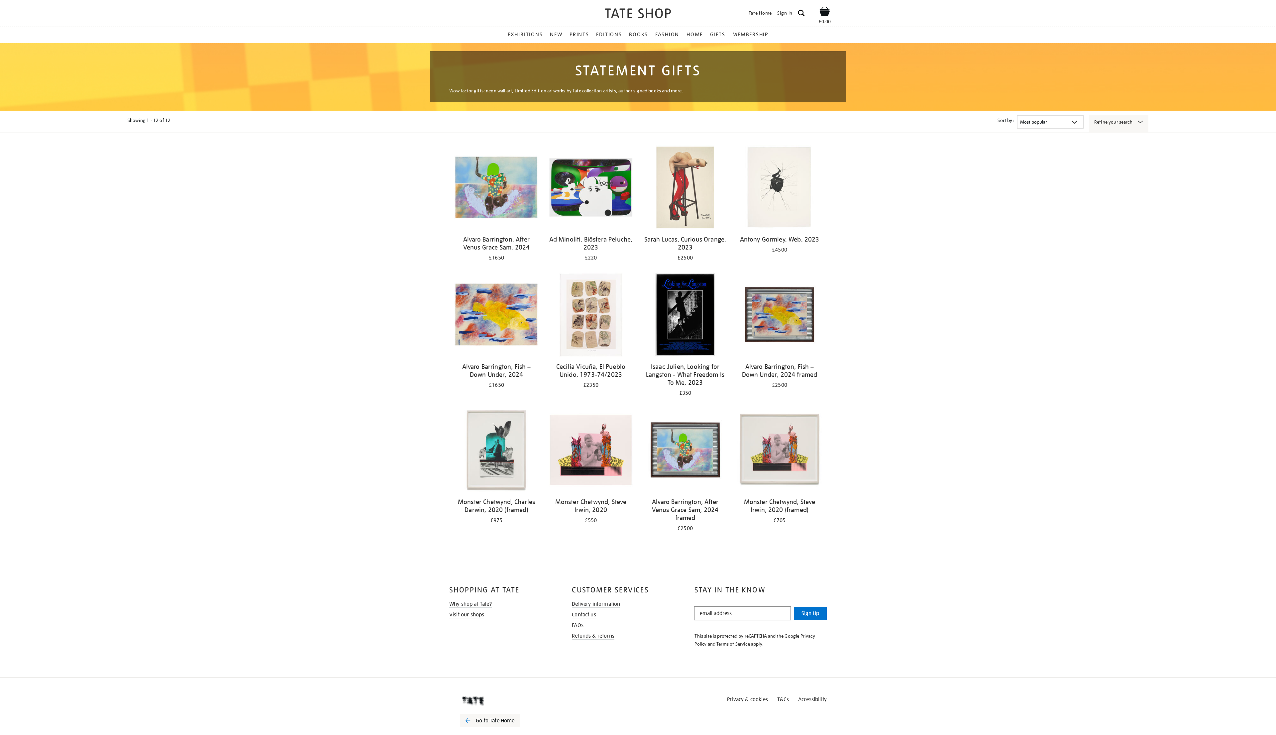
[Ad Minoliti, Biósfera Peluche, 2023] (591, 188)
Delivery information (596, 604)
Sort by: (1005, 120)
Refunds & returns (593, 636)
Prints (579, 34)
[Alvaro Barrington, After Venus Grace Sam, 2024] (496, 188)
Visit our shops (466, 614)
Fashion (667, 34)
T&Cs (783, 699)
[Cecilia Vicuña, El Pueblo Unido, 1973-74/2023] (591, 315)
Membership (750, 34)
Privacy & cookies (747, 699)
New (556, 34)
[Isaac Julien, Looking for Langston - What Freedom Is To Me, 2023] (685, 315)
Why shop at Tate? (470, 604)
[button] (801, 14)
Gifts (717, 34)
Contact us (584, 614)
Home (695, 34)
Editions (609, 34)
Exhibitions (525, 34)
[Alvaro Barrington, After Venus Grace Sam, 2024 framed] (685, 451)
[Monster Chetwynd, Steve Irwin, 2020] (591, 451)
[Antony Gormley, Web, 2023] (779, 188)
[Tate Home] (502, 701)
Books (638, 34)
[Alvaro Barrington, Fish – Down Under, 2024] (496, 315)
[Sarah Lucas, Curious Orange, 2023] (685, 188)
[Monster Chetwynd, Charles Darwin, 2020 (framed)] (496, 451)
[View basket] (825, 12)
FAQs (578, 625)
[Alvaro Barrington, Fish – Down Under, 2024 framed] (779, 315)
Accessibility (812, 699)
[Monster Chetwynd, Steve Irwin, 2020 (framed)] (779, 451)
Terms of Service (733, 644)
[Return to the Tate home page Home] (638, 14)
